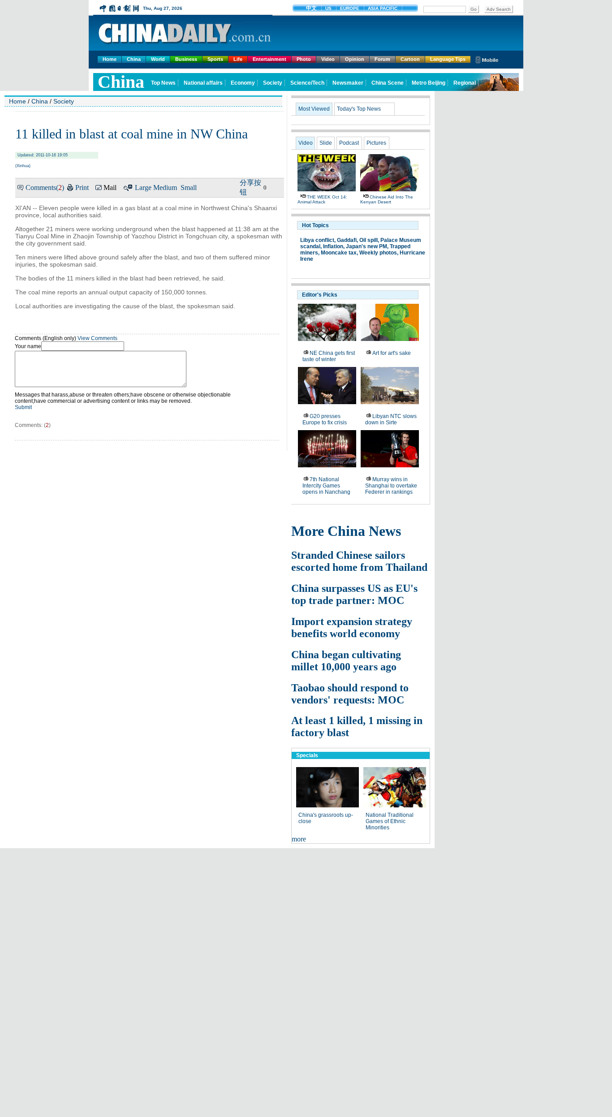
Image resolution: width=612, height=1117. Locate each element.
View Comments (97, 338)
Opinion (354, 59)
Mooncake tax (339, 253)
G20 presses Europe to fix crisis (324, 419)
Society (63, 101)
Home (109, 59)
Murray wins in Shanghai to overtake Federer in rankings (391, 485)
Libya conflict (317, 240)
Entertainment (269, 59)
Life (237, 59)
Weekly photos (378, 253)
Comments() (45, 187)
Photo (304, 59)
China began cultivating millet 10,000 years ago (346, 661)
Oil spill (368, 240)
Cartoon (410, 59)
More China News (346, 531)
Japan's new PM (366, 246)
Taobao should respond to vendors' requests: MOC (350, 694)
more (299, 839)
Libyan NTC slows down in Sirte (391, 419)
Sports (215, 59)
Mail (109, 187)
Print (82, 187)
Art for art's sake (391, 353)
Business (186, 59)
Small (189, 187)
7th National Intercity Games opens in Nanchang (326, 485)
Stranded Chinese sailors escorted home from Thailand (359, 561)
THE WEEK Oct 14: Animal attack (322, 199)
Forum (382, 59)
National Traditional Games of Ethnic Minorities (390, 821)
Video (328, 59)
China (134, 59)
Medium (165, 187)
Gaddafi (347, 240)
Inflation (333, 246)
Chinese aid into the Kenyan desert (386, 199)
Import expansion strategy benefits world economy (351, 627)
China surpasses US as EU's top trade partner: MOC (354, 594)
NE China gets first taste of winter (328, 356)
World (158, 59)
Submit (23, 407)
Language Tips (447, 59)
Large (143, 187)
